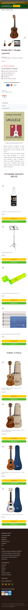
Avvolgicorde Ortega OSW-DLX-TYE (10, 293)
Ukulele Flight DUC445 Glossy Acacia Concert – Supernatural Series (13, 431)
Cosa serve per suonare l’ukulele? (9, 557)
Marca (4, 105)
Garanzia (4, 568)
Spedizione (4, 537)
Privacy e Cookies (6, 572)
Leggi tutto (13, 221)
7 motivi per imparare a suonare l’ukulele (11, 553)
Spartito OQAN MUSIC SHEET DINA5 (11, 334)
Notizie (3, 567)
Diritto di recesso (6, 541)
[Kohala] (14, 96)
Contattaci (4, 543)
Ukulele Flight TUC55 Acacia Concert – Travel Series (13, 473)
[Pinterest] (9, 584)
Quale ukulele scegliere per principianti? (11, 555)
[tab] (14, 103)
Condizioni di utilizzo (6, 574)
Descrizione (5, 102)
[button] (8, 66)
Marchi (3, 570)
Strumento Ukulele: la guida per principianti (12, 551)
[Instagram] (6, 584)
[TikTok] (12, 584)
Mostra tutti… (5, 559)
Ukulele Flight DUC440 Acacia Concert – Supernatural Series (12, 388)
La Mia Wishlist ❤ (6, 535)
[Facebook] (3, 584)
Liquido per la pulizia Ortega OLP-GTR (11, 212)
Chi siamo (4, 565)
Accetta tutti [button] (16, 5)
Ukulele (3, 9)
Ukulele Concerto (9, 9)
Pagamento (4, 539)
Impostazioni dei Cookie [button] (7, 6)
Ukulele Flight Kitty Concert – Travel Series (12, 514)
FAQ (2, 545)
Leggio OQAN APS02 (7, 252)
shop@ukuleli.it (12, 606)
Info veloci (14, 218)
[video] (17, 43)
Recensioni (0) (6, 108)
